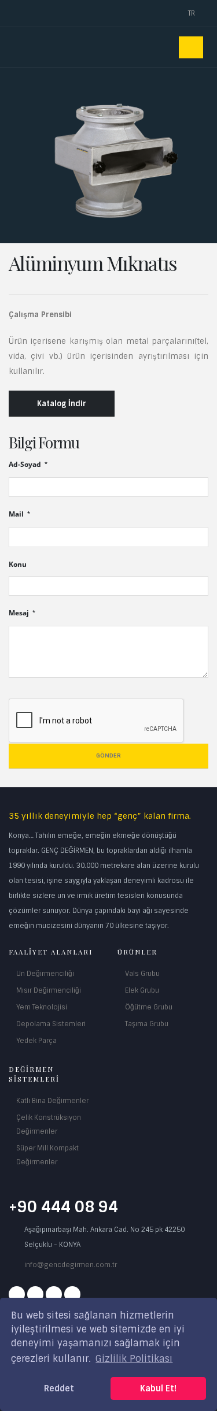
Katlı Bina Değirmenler (52, 1100)
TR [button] (192, 13)
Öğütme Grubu (148, 1007)
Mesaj (20, 612)
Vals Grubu (142, 973)
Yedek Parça (36, 1040)
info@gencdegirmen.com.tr (70, 1264)
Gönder (108, 755)
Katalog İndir (61, 404)
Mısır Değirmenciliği (48, 990)
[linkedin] (72, 1294)
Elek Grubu (142, 990)
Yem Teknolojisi (41, 1007)
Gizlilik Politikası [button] (133, 1359)
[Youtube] (54, 1294)
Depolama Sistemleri (51, 1023)
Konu (18, 564)
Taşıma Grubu (146, 1023)
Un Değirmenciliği (45, 973)
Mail (17, 513)
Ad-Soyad (26, 464)
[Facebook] (17, 1294)
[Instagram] (35, 1294)
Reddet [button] (59, 1388)
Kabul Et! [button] (158, 1388)
